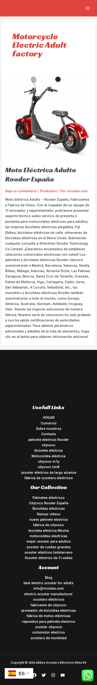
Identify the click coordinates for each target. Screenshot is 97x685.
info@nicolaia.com (48, 588)
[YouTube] (63, 675)
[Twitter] (44, 675)
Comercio (49, 423)
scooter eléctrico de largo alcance (48, 472)
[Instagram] (53, 675)
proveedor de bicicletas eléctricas (48, 610)
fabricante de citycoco (48, 605)
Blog (48, 577)
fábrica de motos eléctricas (49, 616)
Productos (48, 191)
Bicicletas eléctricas (48, 508)
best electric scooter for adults (48, 583)
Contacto (48, 434)
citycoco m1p (48, 461)
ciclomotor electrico (48, 632)
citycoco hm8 (48, 467)
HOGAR (48, 417)
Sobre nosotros (48, 429)
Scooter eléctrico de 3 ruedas (49, 558)
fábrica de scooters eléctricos (48, 478)
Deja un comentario (21, 191)
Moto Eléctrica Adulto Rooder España (40, 174)
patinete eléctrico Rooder (48, 440)
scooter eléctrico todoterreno (48, 552)
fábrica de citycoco (48, 525)
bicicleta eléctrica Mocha (48, 530)
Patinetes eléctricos (48, 498)
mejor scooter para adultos (49, 541)
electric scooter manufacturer (48, 594)
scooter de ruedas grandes (49, 547)
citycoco (48, 445)
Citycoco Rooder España (48, 503)
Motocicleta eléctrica (48, 456)
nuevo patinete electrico (48, 519)
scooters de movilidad (49, 638)
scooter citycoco (48, 627)
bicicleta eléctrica (48, 450)
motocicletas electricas (48, 536)
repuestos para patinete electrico (48, 621)
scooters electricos (48, 599)
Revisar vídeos (48, 514)
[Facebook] (34, 675)
